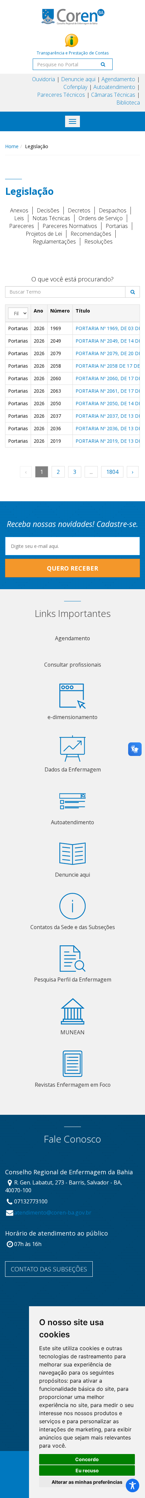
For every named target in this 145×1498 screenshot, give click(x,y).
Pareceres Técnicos (61, 94)
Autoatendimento (114, 87)
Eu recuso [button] (87, 1470)
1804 (112, 472)
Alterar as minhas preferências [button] (87, 1482)
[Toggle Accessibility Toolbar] (132, 1485)
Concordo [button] (87, 1459)
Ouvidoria (43, 79)
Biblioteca (128, 102)
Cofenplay (75, 87)
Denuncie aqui (78, 79)
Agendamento (118, 79)
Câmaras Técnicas (113, 94)
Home (12, 146)
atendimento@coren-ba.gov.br (52, 1212)
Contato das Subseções (49, 1269)
